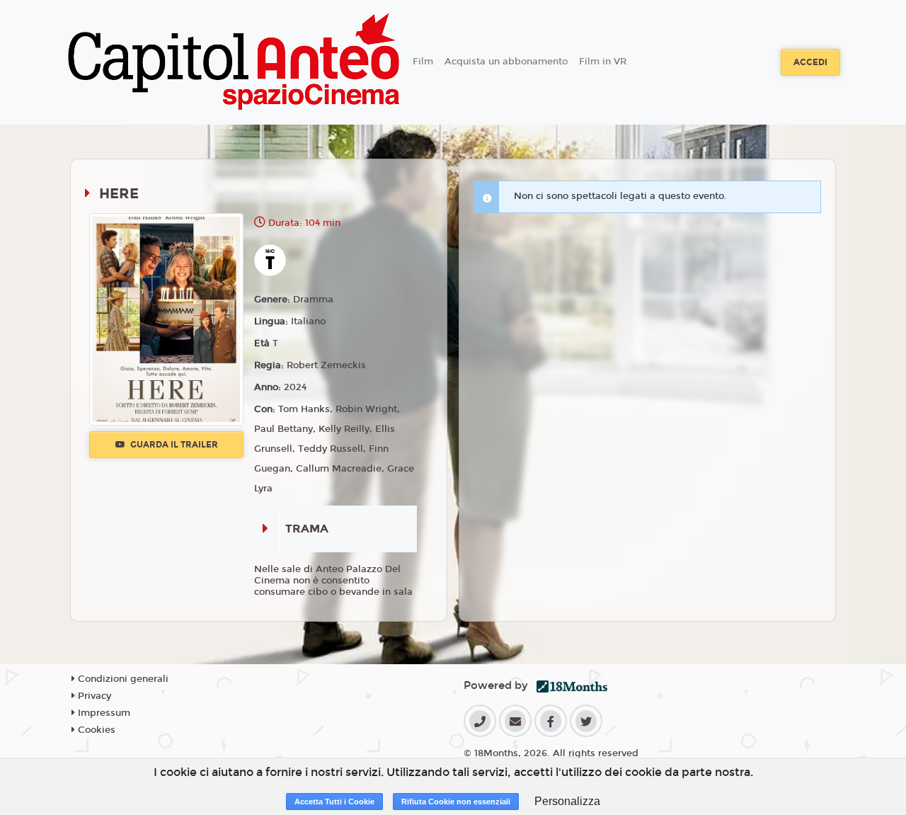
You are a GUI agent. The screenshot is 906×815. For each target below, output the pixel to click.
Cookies (95, 730)
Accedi (810, 62)
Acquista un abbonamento (506, 61)
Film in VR (602, 61)
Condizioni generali (121, 679)
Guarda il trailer (173, 445)
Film (423, 61)
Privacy (93, 696)
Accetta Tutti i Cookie (334, 801)
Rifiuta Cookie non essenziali (455, 801)
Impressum (102, 713)
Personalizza (567, 801)
